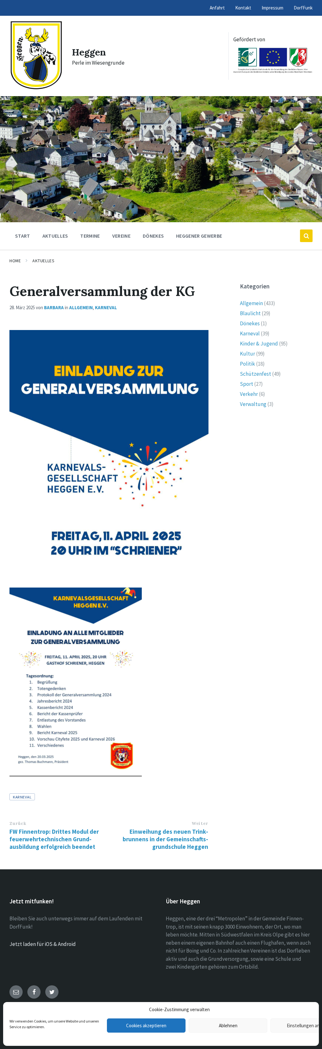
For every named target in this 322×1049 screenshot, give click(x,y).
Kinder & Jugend (259, 343)
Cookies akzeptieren (146, 1026)
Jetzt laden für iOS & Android (42, 944)
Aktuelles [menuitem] (55, 236)
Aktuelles (43, 261)
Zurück (17, 823)
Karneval (106, 307)
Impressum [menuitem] (272, 8)
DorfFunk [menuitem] (303, 8)
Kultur (247, 353)
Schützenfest (255, 373)
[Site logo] (36, 88)
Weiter (200, 823)
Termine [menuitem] (90, 236)
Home (15, 261)
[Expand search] (306, 235)
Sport (246, 383)
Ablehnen (228, 1026)
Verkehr (249, 394)
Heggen (89, 52)
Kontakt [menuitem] (243, 8)
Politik (247, 363)
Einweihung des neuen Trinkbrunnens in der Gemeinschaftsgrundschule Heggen (165, 839)
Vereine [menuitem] (121, 236)
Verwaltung (253, 404)
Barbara (54, 307)
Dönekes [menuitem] (153, 236)
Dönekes (250, 323)
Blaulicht (250, 313)
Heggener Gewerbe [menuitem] (199, 236)
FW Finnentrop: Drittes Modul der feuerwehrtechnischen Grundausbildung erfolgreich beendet (54, 839)
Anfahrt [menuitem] (217, 8)
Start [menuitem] (22, 236)
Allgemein (81, 307)
